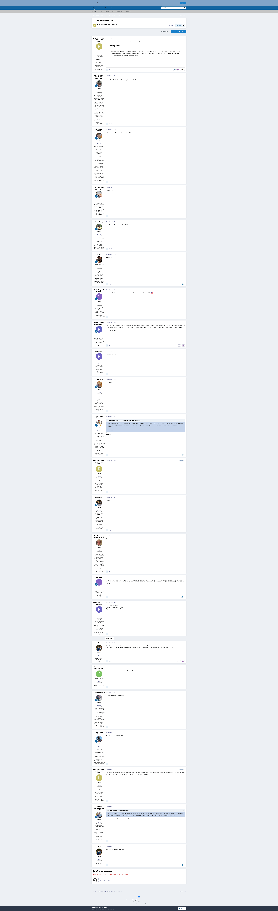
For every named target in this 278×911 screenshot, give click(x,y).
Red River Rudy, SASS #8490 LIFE (108, 24)
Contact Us (143, 900)
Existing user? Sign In (172, 3)
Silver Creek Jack (99, 733)
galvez (99, 643)
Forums (94, 11)
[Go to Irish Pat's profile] (99, 582)
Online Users (119, 11)
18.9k (99, 234)
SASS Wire (107, 26)
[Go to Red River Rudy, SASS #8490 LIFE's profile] (94, 25)
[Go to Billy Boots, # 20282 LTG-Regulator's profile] (99, 83)
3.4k (100, 589)
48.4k (99, 705)
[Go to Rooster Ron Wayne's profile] (99, 423)
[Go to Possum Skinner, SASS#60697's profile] (99, 329)
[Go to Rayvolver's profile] (99, 356)
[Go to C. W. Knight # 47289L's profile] (99, 296)
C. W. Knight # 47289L (99, 290)
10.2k (99, 510)
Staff (113, 11)
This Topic (179, 7)
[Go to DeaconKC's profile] (99, 503)
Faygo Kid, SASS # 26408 (98, 603)
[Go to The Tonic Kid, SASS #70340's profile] (99, 542)
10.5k (99, 430)
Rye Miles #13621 (99, 693)
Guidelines (106, 11)
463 (100, 53)
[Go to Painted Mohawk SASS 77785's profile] (99, 815)
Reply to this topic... (106, 880)
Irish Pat (99, 577)
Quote (111, 69)
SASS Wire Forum (98, 3)
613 (99, 617)
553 (99, 550)
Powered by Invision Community (139, 903)
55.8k (99, 143)
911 (99, 304)
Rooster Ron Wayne (99, 417)
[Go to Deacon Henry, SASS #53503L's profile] (99, 673)
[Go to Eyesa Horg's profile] (99, 227)
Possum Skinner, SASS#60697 (99, 323)
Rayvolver (98, 351)
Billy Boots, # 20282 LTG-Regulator (98, 76)
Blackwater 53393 (99, 130)
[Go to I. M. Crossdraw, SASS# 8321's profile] (99, 194)
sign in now (126, 872)
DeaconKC (98, 497)
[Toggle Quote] (108, 420)
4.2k (100, 91)
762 (99, 681)
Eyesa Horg (99, 222)
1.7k (99, 746)
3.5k (100, 336)
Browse (95, 7)
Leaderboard (128, 11)
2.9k (100, 392)
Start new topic (164, 31)
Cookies (150, 900)
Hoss (98, 254)
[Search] (184, 8)
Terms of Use (111, 909)
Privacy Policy (135, 900)
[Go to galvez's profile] (99, 648)
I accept (182, 908)
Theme (128, 900)
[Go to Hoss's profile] (99, 259)
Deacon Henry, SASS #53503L (99, 667)
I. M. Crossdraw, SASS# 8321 (98, 188)
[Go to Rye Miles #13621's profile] (99, 698)
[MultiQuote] (107, 70)
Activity (101, 7)
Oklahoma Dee (99, 379)
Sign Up (183, 2)
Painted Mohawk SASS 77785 (99, 808)
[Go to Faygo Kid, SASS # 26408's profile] (99, 609)
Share (171, 25)
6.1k (100, 267)
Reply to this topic (178, 31)
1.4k (100, 201)
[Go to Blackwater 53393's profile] (99, 136)
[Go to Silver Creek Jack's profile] (99, 739)
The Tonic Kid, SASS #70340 (99, 536)
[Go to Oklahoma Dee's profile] (99, 384)
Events (100, 11)
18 (99, 363)
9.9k (100, 822)
